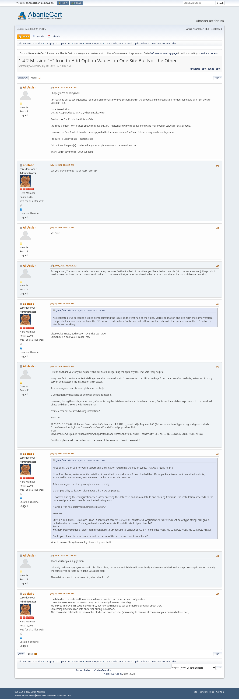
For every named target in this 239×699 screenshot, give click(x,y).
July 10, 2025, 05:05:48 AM (62, 453)
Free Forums (29, 695)
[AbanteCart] (21, 209)
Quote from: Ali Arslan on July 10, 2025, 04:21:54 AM (80, 310)
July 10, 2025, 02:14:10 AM (64, 87)
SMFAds (18, 695)
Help (195, 691)
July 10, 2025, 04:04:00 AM (62, 227)
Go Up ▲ (220, 691)
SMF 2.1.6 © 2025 (22, 692)
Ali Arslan (29, 87)
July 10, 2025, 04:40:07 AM (62, 366)
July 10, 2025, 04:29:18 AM (62, 303)
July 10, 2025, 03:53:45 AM (62, 165)
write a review (209, 53)
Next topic (214, 68)
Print (218, 78)
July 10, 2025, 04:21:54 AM (64, 265)
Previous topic (198, 68)
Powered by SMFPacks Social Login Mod (53, 695)
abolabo (28, 165)
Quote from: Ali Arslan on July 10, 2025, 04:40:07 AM (80, 460)
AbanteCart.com (113, 673)
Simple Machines (38, 692)
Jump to (175, 667)
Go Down (23, 78)
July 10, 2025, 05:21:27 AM (64, 555)
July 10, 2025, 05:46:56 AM (62, 593)
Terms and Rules (206, 691)
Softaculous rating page (164, 53)
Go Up (21, 653)
